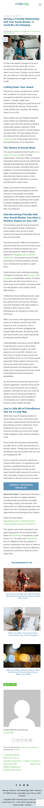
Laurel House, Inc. (8, 802)
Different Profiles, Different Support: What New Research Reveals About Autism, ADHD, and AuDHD (23, 672)
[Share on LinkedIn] (30, 740)
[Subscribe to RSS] (27, 785)
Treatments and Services (13, 16)
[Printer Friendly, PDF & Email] (10, 684)
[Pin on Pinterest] (26, 740)
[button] (40, 4)
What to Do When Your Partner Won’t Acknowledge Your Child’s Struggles (23, 634)
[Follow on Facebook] (16, 785)
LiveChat (28, 805)
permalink (16, 750)
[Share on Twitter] (18, 740)
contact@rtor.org (23, 793)
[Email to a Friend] (22, 740)
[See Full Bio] (15, 733)
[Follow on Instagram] (20, 785)
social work (8, 139)
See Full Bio (9, 733)
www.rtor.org (16, 535)
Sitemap (5, 790)
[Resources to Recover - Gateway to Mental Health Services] (22, 4)
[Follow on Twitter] (24, 785)
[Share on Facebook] (13, 740)
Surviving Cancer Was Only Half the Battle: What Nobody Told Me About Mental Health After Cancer (23, 596)
